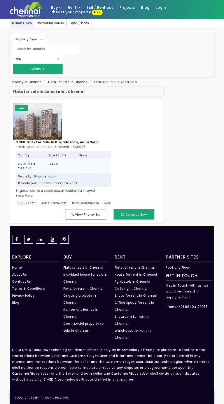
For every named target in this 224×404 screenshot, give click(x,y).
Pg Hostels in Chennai (132, 281)
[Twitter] (28, 239)
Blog (15, 302)
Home (17, 267)
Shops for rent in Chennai (136, 295)
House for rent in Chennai (136, 274)
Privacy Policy (23, 295)
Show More (24, 195)
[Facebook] (16, 239)
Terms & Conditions (28, 288)
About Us (19, 274)
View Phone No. (87, 214)
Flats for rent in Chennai (135, 267)
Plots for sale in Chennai (83, 288)
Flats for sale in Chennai (83, 267)
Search (37, 69)
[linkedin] (40, 239)
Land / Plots (79, 23)
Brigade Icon (44, 176)
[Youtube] (52, 239)
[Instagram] (64, 239)
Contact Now (135, 214)
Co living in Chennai (131, 288)
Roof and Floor (177, 267)
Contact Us (21, 281)
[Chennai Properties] (27, 10)
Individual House (50, 23)
